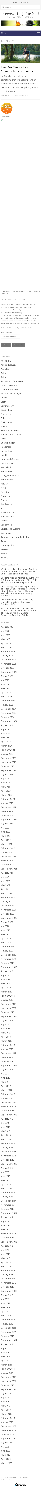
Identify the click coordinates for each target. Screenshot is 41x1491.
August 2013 (7, 1245)
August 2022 (7, 823)
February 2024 (8, 749)
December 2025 (8, 659)
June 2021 (5, 881)
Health (4, 455)
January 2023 (7, 803)
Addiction (5, 369)
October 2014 (7, 1209)
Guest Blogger (8, 442)
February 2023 (8, 799)
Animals (5, 377)
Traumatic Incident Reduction (15, 537)
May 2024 (5, 737)
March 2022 (6, 844)
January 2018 (7, 1049)
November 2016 (8, 1106)
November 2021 (8, 860)
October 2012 (7, 1286)
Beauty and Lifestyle (11, 393)
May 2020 (5, 934)
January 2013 (7, 1274)
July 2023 (5, 778)
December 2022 (8, 807)
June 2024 (5, 733)
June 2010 (5, 1401)
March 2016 (6, 1139)
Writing (4, 557)
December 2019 (8, 954)
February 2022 (8, 848)
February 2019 (8, 995)
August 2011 (7, 1344)
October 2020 (7, 913)
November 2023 (8, 762)
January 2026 (7, 655)
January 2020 (7, 950)
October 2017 (7, 1061)
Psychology (6, 504)
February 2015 (8, 1192)
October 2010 (7, 1385)
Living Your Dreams (10, 475)
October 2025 (7, 667)
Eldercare (5, 418)
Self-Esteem (6, 524)
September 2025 (9, 672)
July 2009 (5, 1446)
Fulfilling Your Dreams (12, 434)
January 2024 (7, 754)
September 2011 (9, 1340)
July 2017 (5, 1073)
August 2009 (7, 1442)
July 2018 (5, 1024)
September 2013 (9, 1241)
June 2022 (5, 831)
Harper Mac (6, 451)
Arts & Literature (9, 385)
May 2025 (5, 688)
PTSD (3, 508)
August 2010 (7, 1393)
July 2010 (5, 1397)
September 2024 (9, 721)
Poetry (4, 500)
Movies (4, 483)
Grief (3, 438)
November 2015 (8, 1155)
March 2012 (6, 1315)
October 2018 (7, 1012)
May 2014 (5, 1229)
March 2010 (6, 1414)
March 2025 (6, 696)
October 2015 (7, 1159)
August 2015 (7, 1168)
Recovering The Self (20, 13)
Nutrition (5, 492)
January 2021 (7, 901)
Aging (3, 373)
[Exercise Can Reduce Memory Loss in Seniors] (20, 46)
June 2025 (5, 684)
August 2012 (7, 1295)
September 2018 (9, 1016)
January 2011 (7, 1373)
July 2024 (5, 729)
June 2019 (5, 979)
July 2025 (5, 680)
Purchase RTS (7, 512)
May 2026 (5, 639)
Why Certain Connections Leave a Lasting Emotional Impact (17, 609)
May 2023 (5, 786)
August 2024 (7, 725)
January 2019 (7, 1000)
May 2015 (5, 1180)
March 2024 (6, 745)
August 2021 (7, 872)
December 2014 (8, 1200)
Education (6, 414)
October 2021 (7, 864)
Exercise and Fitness (21, 96)
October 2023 (7, 766)
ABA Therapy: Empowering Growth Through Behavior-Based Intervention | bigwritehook (20, 588)
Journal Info (6, 467)
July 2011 (5, 1348)
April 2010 (6, 1409)
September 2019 (9, 967)
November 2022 (8, 811)
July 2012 (5, 1299)
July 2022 (5, 827)
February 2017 (8, 1094)
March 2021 (6, 893)
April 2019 (6, 987)
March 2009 (6, 1463)
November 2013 (8, 1233)
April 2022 (6, 840)
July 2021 (5, 877)
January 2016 (7, 1147)
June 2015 (5, 1176)
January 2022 (7, 852)
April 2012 (6, 1311)
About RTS (6, 360)
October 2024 (7, 717)
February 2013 (8, 1270)
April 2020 (6, 938)
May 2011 (5, 1356)
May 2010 (5, 1405)
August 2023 (7, 774)
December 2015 (8, 1151)
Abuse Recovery (8, 364)
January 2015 (7, 1196)
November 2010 (8, 1381)
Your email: (6, 332)
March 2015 (6, 1188)
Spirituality (6, 533)
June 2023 (5, 782)
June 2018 (5, 1028)
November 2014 (8, 1204)
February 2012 (8, 1319)
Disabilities (6, 410)
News (3, 487)
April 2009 (6, 1459)
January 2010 (7, 1422)
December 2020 (8, 905)
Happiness (6, 446)
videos (4, 553)
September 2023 (9, 770)
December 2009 (8, 1426)
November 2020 (8, 909)
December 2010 (8, 1377)
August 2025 (7, 676)
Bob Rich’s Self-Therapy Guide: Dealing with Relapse (18, 572)
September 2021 (9, 868)
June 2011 (5, 1352)
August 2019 (7, 971)
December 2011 (8, 1327)
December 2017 (8, 1053)
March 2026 (6, 647)
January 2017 (7, 1098)
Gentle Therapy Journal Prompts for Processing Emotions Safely (17, 593)
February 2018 (8, 1045)
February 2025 (8, 700)
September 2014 (9, 1213)
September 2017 (9, 1065)
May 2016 (5, 1131)
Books (4, 397)
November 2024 (8, 713)
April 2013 (6, 1262)
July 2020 (5, 926)
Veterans (5, 549)
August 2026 (7, 626)
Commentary (7, 405)
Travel (4, 541)
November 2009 (8, 1430)
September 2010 (9, 1389)
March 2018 (6, 1041)
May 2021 (5, 885)
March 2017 (6, 1090)
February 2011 (8, 1368)
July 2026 (5, 631)
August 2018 (7, 1020)
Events (4, 426)
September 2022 (9, 819)
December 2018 (8, 1004)
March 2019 (6, 991)
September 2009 (9, 1438)
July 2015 (5, 1172)
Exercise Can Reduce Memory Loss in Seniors (17, 69)
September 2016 (9, 1114)
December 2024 (8, 708)
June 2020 (5, 930)
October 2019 (7, 963)
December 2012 (8, 1278)
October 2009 (7, 1434)
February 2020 (8, 946)
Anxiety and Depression (12, 381)
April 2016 (6, 1135)
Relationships (7, 516)
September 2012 (9, 1291)
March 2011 (6, 1364)
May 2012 (5, 1307)
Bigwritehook (7, 599)
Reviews (5, 520)
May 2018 (5, 1032)
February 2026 (8, 651)
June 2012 (5, 1303)
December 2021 (8, 856)
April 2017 (6, 1086)
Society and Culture (10, 528)
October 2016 (7, 1110)
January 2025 (7, 704)
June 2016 (5, 1127)
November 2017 (8, 1057)
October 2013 (7, 1237)
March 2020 (6, 942)
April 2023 (6, 790)
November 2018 (8, 1008)
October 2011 (7, 1336)
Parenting (5, 496)
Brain (3, 401)
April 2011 (6, 1360)
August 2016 (7, 1118)
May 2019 (5, 983)
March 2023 (6, 795)
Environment (7, 422)
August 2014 (7, 1217)
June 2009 (5, 1450)
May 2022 (5, 836)
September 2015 (9, 1163)
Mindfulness (7, 479)
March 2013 (6, 1266)
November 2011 (8, 1332)
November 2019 (8, 959)
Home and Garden (10, 459)
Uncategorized (8, 545)
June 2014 (5, 1225)
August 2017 (7, 1069)
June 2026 (5, 635)
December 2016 (8, 1102)
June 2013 (5, 1254)
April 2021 (6, 889)
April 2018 (6, 1036)
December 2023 (8, 758)
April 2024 (6, 741)
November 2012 (8, 1282)
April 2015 (6, 1184)
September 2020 (9, 918)
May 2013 (5, 1258)
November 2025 (8, 663)
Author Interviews (9, 389)
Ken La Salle (6, 471)
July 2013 (5, 1250)
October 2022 (7, 815)
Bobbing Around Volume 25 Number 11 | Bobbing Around (20, 578)
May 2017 (5, 1082)
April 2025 (6, 692)
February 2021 (8, 897)
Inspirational (7, 463)
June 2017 (5, 1077)
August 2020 (7, 922)
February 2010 (8, 1418)
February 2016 (8, 1143)
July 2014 (5, 1221)
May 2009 (5, 1455)
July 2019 (5, 975)
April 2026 (6, 643)
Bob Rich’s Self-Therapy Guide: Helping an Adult (19, 581)
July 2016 (5, 1122)
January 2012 (7, 1323)
